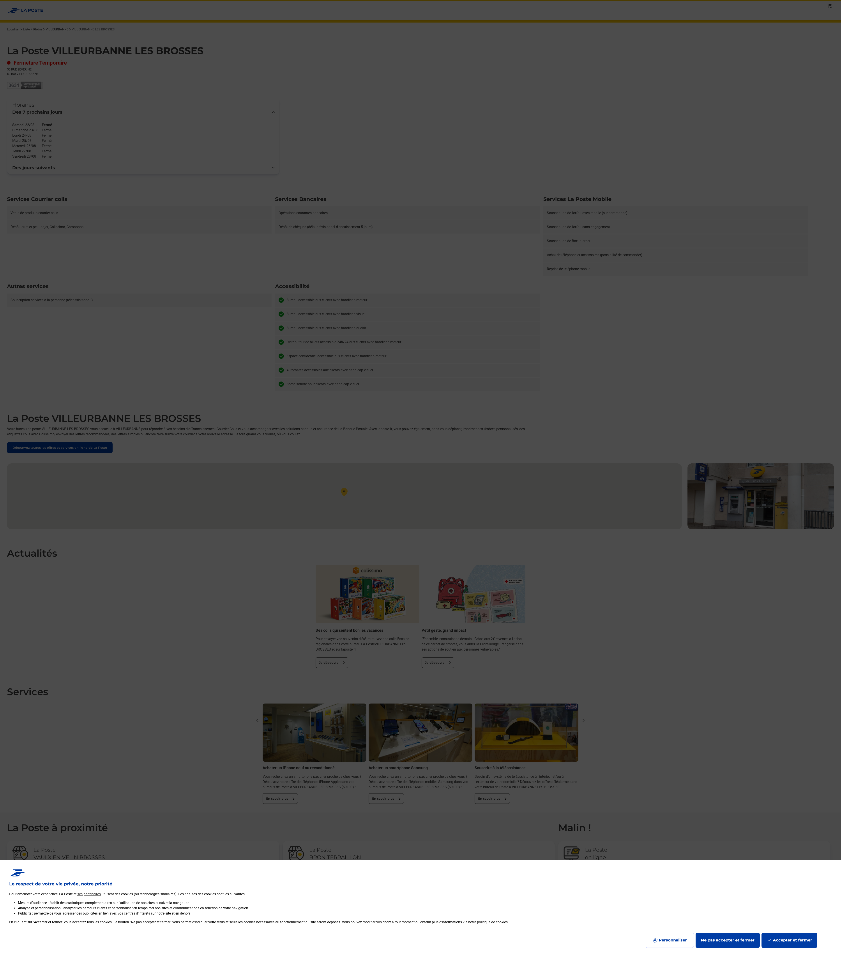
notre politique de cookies (488, 922)
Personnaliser (673, 940)
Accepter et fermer (792, 940)
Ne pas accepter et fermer (727, 940)
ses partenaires (89, 894)
